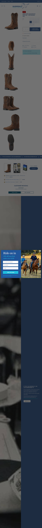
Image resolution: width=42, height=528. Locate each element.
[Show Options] (17, 262)
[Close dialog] (40, 251)
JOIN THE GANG (10, 272)
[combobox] (10, 262)
